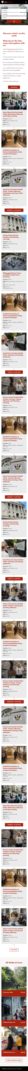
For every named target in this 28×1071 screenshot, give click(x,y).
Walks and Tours (11, 49)
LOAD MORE (14, 950)
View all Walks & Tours (14, 1060)
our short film (17, 70)
